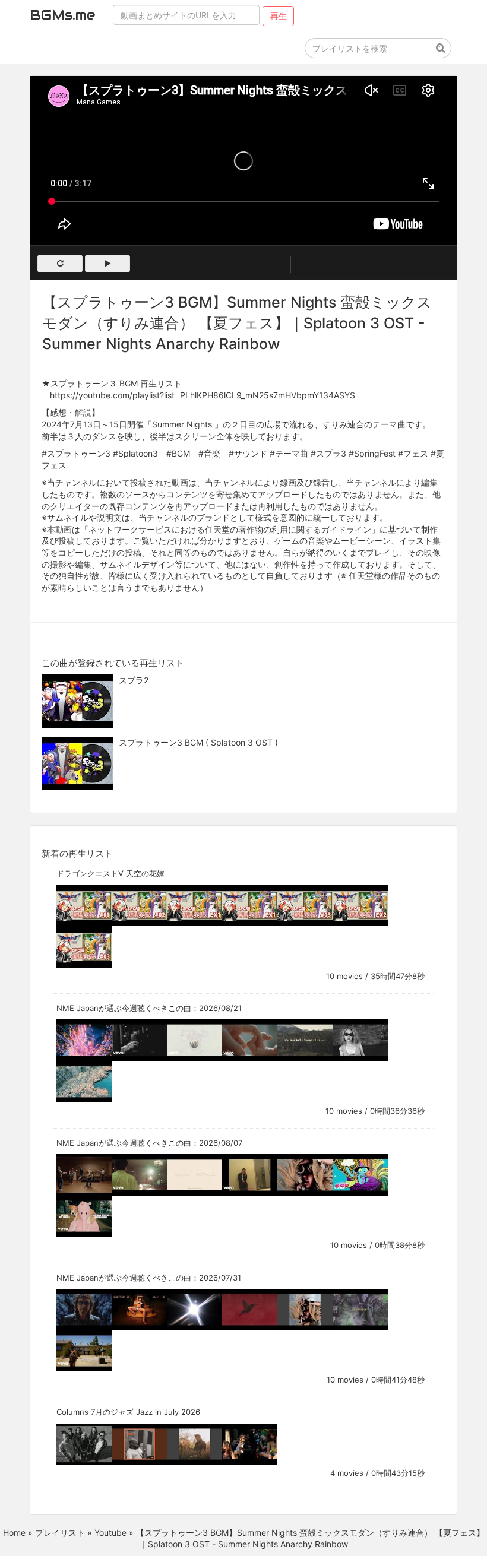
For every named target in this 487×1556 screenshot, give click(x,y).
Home (14, 1533)
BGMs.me (62, 15)
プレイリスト (60, 1533)
